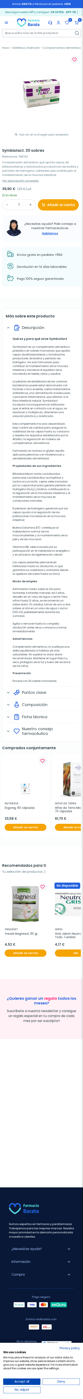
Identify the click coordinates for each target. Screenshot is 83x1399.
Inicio (5, 48)
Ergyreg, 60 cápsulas (20, 808)
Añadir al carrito (61, 205)
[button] (76, 22)
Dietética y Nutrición (26, 48)
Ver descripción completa (20, 181)
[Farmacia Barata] (28, 22)
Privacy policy (70, 1348)
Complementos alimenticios (62, 48)
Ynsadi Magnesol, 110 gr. (21, 934)
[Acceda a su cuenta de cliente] (58, 22)
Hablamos (50, 233)
